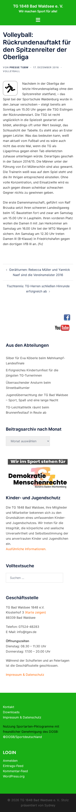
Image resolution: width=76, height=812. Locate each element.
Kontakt (8, 707)
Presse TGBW (19, 67)
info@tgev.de (26, 632)
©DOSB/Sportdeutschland (22, 737)
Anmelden (10, 761)
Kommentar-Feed (15, 771)
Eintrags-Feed (13, 766)
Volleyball (11, 71)
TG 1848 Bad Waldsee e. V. (38, 6)
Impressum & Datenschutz (22, 717)
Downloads (11, 712)
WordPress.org (14, 776)
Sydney (49, 805)
